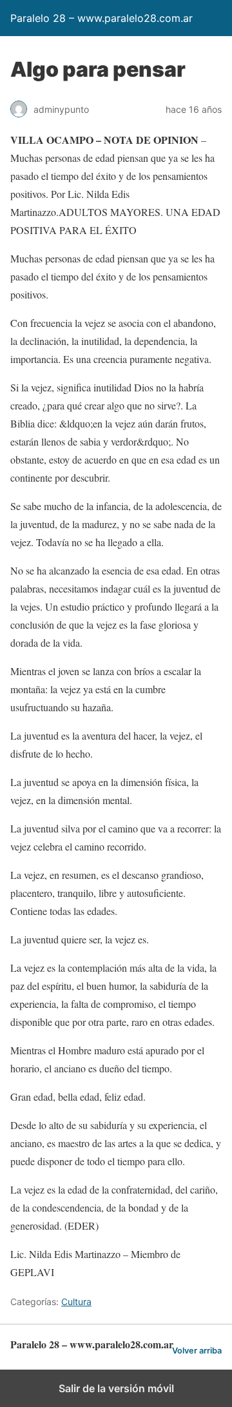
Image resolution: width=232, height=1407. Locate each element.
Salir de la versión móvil (116, 1388)
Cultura (76, 1301)
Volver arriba (197, 1350)
